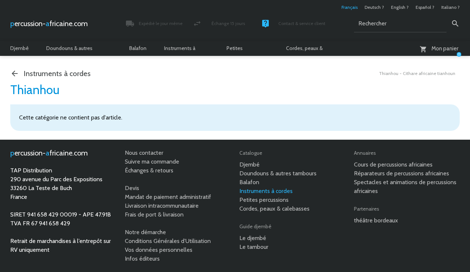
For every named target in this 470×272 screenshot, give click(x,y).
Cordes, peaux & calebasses (304, 50)
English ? (400, 7)
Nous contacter (144, 152)
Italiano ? (450, 7)
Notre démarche (145, 232)
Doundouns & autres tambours (69, 50)
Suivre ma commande (152, 161)
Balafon (138, 48)
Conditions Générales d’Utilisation (168, 240)
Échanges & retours (149, 170)
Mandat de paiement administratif (168, 196)
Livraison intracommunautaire (162, 205)
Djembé (19, 48)
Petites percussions (240, 50)
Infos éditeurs (142, 258)
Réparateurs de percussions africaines (401, 173)
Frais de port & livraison (154, 214)
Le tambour (253, 246)
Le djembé (252, 238)
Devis (132, 188)
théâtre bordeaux (376, 220)
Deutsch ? (374, 7)
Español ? (425, 7)
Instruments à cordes (179, 50)
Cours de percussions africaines (393, 164)
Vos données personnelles (158, 249)
